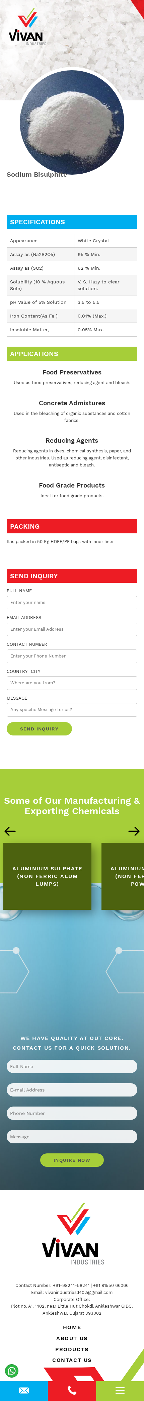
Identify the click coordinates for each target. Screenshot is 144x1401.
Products (72, 1349)
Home (72, 1327)
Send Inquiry (39, 728)
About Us (72, 1338)
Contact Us (72, 1360)
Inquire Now (72, 1160)
